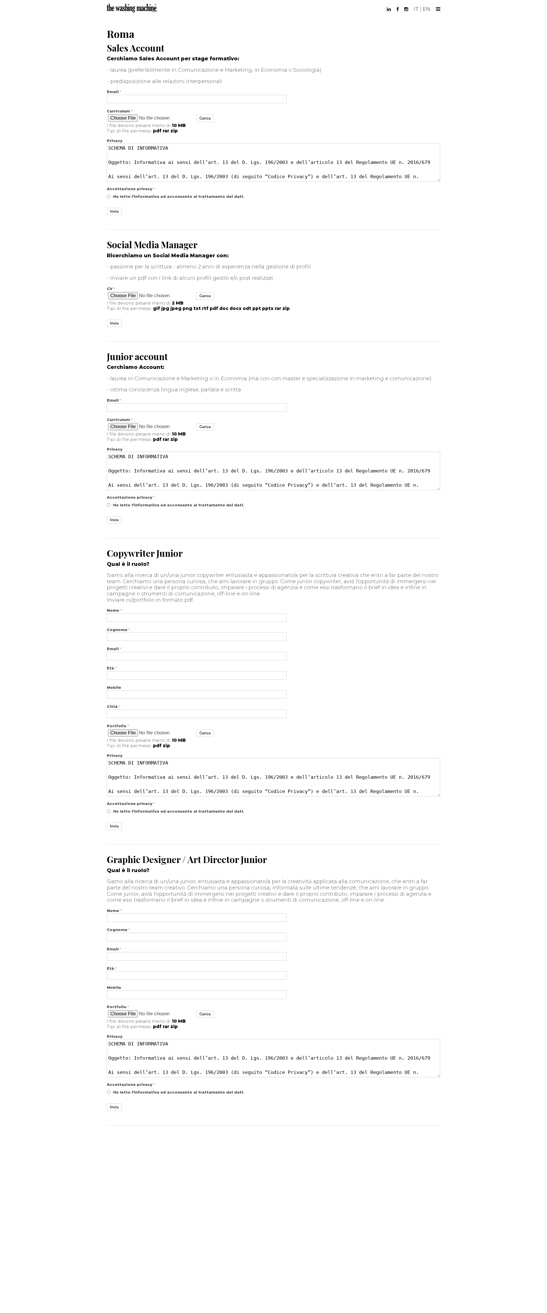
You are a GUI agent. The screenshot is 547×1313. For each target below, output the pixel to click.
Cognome (118, 630)
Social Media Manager (152, 244)
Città (113, 706)
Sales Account (135, 48)
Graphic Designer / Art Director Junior (187, 859)
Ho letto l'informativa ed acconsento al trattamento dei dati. (178, 196)
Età (112, 668)
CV (111, 289)
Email (114, 92)
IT (416, 9)
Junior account (137, 356)
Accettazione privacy (131, 189)
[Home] (132, 8)
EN (426, 9)
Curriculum (119, 111)
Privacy (115, 141)
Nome (114, 610)
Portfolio (118, 726)
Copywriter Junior (145, 553)
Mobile (114, 687)
